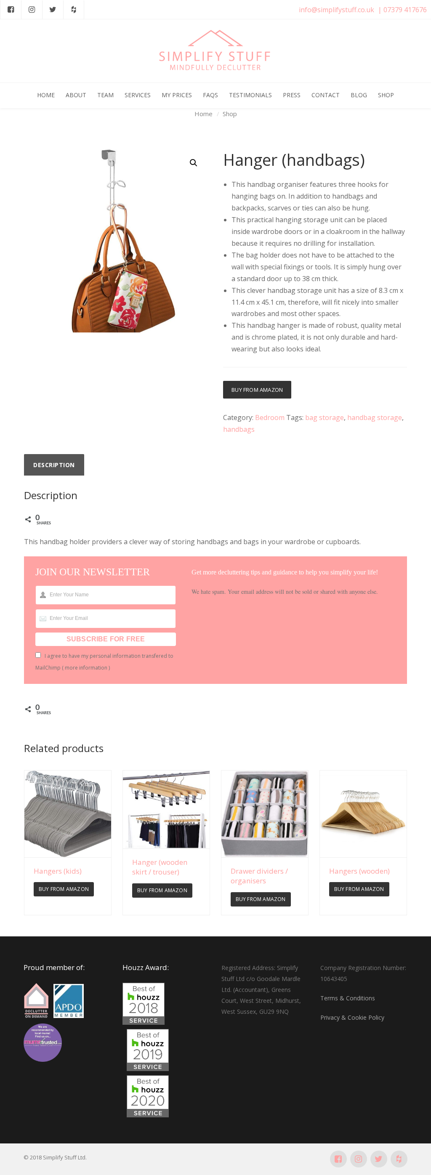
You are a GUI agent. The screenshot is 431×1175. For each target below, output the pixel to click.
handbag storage (374, 417)
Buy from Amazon (257, 389)
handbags (239, 429)
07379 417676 (405, 9)
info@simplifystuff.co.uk (336, 9)
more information (86, 667)
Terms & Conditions (347, 998)
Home (203, 113)
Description (54, 465)
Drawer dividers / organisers (259, 875)
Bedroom (270, 417)
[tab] (54, 465)
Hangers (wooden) (359, 871)
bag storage (324, 417)
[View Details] (67, 814)
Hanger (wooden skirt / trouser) (159, 867)
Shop (230, 113)
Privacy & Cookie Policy (352, 1017)
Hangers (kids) (58, 871)
